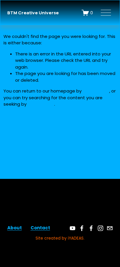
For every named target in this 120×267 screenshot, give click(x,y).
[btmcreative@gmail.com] (110, 228)
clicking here (96, 91)
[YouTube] (72, 228)
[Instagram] (100, 228)
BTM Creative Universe (33, 13)
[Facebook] (82, 228)
